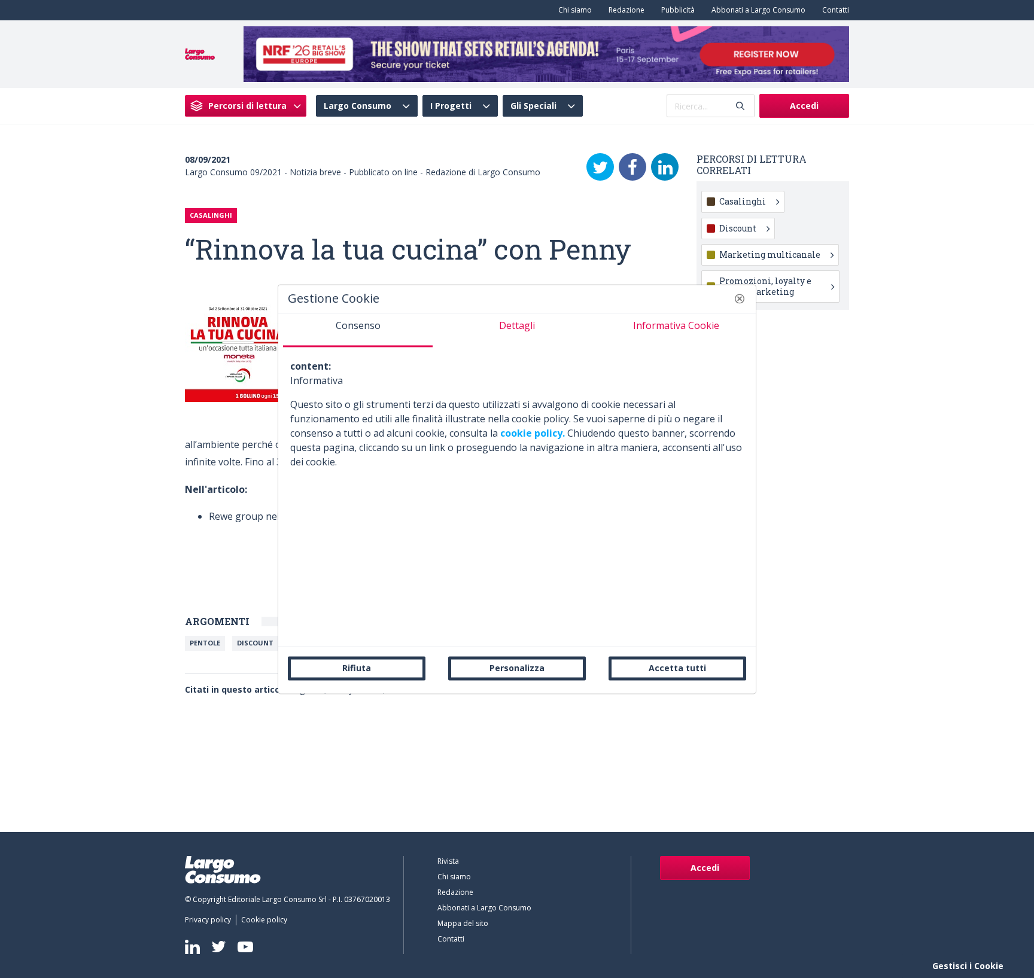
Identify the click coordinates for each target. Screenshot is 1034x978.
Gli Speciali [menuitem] (533, 105)
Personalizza (517, 668)
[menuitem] (573, 10)
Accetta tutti (677, 668)
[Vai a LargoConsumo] (200, 53)
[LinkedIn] (665, 167)
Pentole (205, 642)
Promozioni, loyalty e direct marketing (765, 286)
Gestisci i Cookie (967, 965)
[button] (739, 298)
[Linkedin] (192, 947)
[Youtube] (245, 946)
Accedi (804, 105)
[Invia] (740, 106)
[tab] (357, 330)
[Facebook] (632, 167)
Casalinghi (742, 201)
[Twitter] (600, 167)
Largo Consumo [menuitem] (357, 105)
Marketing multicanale (769, 254)
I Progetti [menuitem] (451, 105)
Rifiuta (356, 668)
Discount (255, 642)
